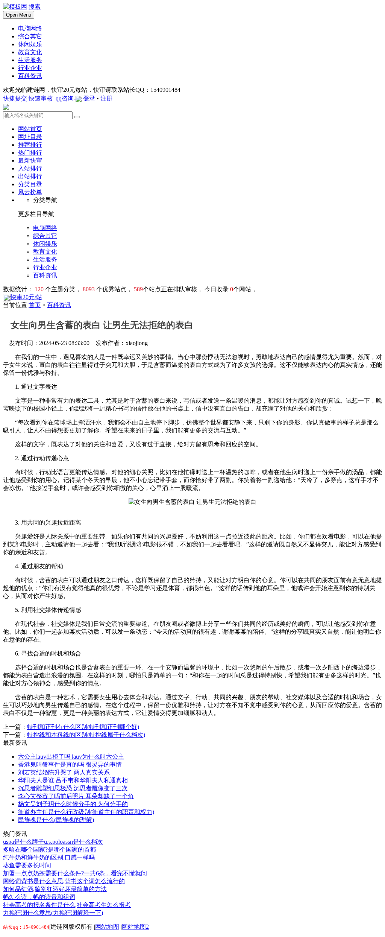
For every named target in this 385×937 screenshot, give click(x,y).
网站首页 (30, 129)
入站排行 (30, 168)
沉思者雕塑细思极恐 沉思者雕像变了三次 (73, 788)
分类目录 (30, 184)
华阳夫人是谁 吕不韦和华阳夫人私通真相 (73, 780)
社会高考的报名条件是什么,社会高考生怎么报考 (67, 905)
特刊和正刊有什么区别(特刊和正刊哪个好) (83, 727)
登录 (89, 98)
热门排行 (30, 152)
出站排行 (30, 176)
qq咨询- (66, 98)
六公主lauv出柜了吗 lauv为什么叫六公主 (71, 756)
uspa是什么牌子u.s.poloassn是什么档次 (53, 841)
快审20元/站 (26, 297)
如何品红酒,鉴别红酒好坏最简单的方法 (55, 889)
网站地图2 (135, 926)
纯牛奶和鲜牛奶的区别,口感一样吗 (49, 857)
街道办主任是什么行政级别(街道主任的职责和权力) (86, 812)
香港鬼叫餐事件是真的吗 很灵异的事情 (70, 764)
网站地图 (107, 926)
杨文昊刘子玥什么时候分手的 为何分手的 (73, 804)
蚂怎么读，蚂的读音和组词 (39, 897)
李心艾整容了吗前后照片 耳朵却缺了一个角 (76, 796)
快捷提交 (15, 98)
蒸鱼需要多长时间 (27, 865)
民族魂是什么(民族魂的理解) (56, 820)
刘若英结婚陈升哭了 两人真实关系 (64, 772)
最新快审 (30, 160)
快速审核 (41, 98)
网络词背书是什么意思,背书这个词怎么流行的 (64, 881)
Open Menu (18, 15)
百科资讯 (59, 305)
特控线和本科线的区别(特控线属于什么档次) (86, 735)
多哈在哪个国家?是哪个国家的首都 (49, 849)
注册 (106, 98)
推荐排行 (30, 144)
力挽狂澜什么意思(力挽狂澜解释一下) (53, 913)
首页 (35, 305)
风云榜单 (30, 192)
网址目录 (30, 137)
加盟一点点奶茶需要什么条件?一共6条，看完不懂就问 (75, 873)
